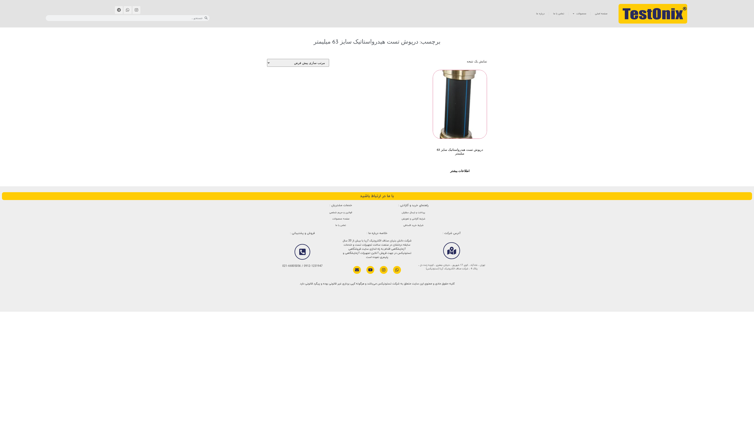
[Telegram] (119, 10)
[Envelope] (357, 270)
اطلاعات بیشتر (459, 171)
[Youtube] (370, 270)
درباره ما (540, 13)
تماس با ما (558, 13)
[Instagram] (136, 10)
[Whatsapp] (128, 10)
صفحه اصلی (601, 13)
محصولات (581, 13)
